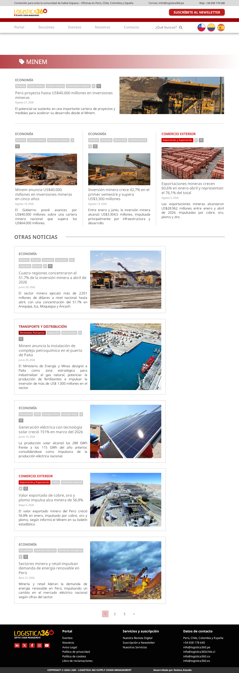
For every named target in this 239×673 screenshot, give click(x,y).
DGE (37, 414)
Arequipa (106, 140)
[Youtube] (46, 645)
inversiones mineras (78, 85)
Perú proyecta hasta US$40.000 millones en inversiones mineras (64, 95)
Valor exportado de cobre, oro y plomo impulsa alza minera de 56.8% (51, 497)
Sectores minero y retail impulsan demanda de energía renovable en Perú (49, 568)
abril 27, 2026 (27, 577)
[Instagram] (39, 645)
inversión (25, 266)
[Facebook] (32, 645)
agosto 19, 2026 (24, 204)
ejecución (61, 260)
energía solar (69, 414)
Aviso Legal (69, 647)
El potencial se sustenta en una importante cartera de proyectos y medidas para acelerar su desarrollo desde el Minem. (65, 110)
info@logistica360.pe (171, 3)
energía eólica (51, 414)
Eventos (67, 638)
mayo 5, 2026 (26, 505)
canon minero (36, 85)
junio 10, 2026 (27, 436)
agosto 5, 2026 (170, 197)
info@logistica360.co (196, 656)
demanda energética (70, 550)
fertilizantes (69, 332)
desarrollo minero (58, 140)
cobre (56, 482)
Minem (37, 266)
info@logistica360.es (196, 661)
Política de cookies (74, 656)
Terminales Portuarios (32, 332)
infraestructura (137, 140)
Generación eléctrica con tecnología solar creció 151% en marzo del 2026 (51, 429)
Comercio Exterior (179, 134)
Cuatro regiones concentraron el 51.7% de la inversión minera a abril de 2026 (52, 278)
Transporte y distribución (43, 326)
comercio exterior (72, 482)
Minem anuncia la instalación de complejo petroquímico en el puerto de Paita (50, 350)
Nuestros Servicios (135, 647)
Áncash (36, 260)
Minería (20, 85)
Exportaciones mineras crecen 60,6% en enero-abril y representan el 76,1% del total (192, 188)
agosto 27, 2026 (24, 102)
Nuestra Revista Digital (137, 638)
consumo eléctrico (45, 550)
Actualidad (26, 414)
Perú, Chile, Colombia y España (203, 638)
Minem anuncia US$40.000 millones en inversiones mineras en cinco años (43, 194)
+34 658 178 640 (215, 3)
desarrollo (120, 140)
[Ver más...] (93, 86)
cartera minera (55, 85)
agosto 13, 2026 (97, 204)
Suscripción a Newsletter (139, 643)
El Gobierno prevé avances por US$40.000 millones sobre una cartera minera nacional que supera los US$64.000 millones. (46, 216)
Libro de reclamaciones (77, 661)
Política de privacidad (76, 652)
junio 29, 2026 (27, 287)
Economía (24, 80)
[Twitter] (24, 645)
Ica (72, 260)
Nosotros (68, 643)
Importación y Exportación (177, 140)
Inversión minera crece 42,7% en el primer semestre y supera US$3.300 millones (118, 194)
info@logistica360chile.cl (199, 652)
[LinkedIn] (17, 645)
